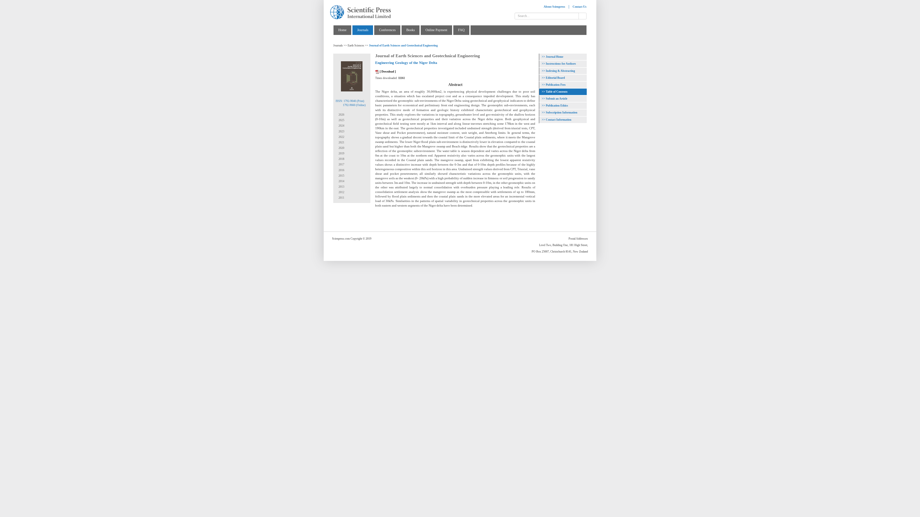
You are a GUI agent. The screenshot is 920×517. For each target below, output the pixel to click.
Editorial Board (555, 77)
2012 (341, 192)
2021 (341, 142)
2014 (341, 181)
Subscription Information (561, 112)
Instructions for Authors (561, 63)
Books (410, 30)
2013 (341, 186)
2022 (341, 137)
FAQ (461, 30)
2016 (341, 170)
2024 (341, 125)
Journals (362, 30)
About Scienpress (554, 6)
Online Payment (436, 30)
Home (342, 30)
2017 (341, 164)
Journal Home (554, 56)
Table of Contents (557, 91)
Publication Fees (556, 84)
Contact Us (579, 6)
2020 (341, 148)
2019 (341, 153)
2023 (341, 131)
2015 (341, 175)
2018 (341, 159)
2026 (341, 114)
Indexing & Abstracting (560, 71)
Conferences (387, 30)
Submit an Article (556, 98)
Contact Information (558, 119)
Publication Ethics (557, 105)
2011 (341, 197)
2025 (341, 120)
